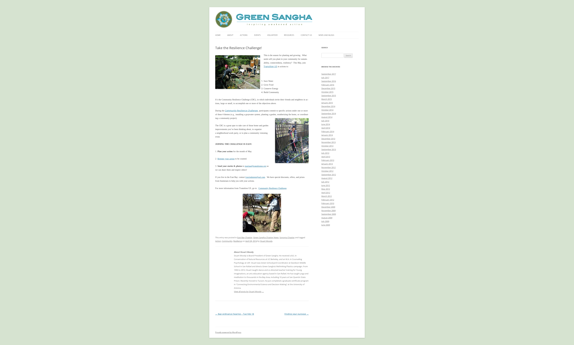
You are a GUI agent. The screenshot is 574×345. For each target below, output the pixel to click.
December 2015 (328, 88)
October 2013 (327, 145)
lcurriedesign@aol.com (255, 177)
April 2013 (325, 156)
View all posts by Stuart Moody (249, 291)
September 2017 (328, 74)
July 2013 (325, 153)
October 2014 (327, 110)
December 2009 (328, 207)
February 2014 (327, 131)
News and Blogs (326, 35)
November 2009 (328, 210)
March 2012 (326, 196)
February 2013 (327, 160)
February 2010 (327, 203)
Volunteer (272, 35)
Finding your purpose (296, 314)
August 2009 (326, 217)
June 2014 (325, 124)
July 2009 (325, 221)
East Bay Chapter (244, 237)
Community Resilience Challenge (241, 110)
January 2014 (327, 135)
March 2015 (326, 99)
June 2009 (325, 225)
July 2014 (325, 120)
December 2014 (328, 106)
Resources (289, 35)
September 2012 (328, 174)
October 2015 (327, 92)
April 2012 (325, 192)
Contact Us (306, 35)
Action (218, 241)
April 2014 (325, 128)
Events (257, 35)
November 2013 (328, 142)
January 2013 (327, 163)
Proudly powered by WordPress (228, 332)
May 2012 (325, 189)
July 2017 (325, 77)
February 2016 (327, 84)
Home (218, 35)
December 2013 (328, 138)
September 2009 (328, 214)
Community (227, 241)
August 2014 (326, 117)
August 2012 (326, 178)
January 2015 (327, 102)
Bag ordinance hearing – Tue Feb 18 (234, 314)
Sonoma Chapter (287, 237)
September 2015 (328, 95)
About (230, 35)
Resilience (237, 241)
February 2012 (327, 199)
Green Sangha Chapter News (266, 237)
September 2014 (328, 113)
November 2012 (328, 167)
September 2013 (328, 149)
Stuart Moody (266, 241)
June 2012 (325, 185)
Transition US (270, 66)
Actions (244, 35)
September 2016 (328, 81)
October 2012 (327, 171)
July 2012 (325, 181)
